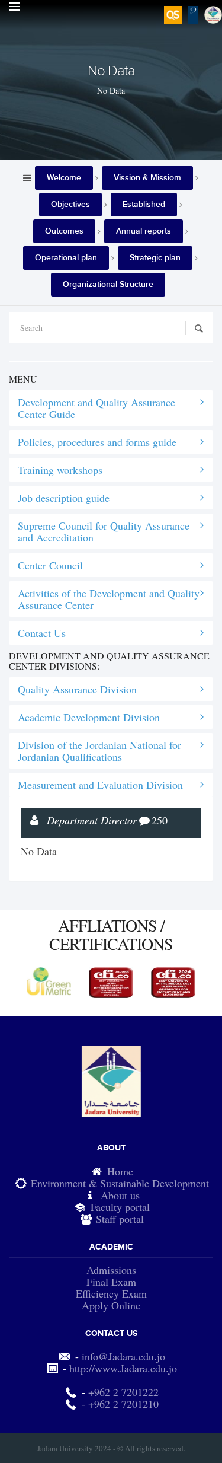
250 (160, 820)
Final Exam (111, 1281)
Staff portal (120, 1219)
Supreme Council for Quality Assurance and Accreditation (103, 531)
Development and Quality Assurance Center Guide (96, 408)
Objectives (70, 204)
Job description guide (64, 497)
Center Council (50, 565)
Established (144, 204)
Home (120, 1171)
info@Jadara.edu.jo (123, 1356)
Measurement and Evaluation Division (100, 784)
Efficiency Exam (111, 1293)
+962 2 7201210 (123, 1404)
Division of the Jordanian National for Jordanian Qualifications (99, 751)
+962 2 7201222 (123, 1392)
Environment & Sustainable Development (120, 1183)
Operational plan (66, 258)
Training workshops (60, 470)
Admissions (111, 1270)
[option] (49, 981)
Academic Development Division (89, 717)
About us (120, 1195)
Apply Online (111, 1305)
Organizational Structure (108, 284)
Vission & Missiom (147, 178)
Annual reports (143, 231)
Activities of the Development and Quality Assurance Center (109, 599)
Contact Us (42, 633)
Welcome (64, 178)
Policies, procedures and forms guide (97, 442)
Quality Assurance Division (77, 689)
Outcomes (64, 231)
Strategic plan (155, 258)
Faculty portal (120, 1207)
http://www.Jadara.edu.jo (123, 1368)
